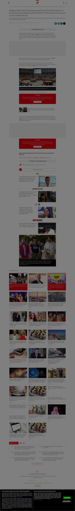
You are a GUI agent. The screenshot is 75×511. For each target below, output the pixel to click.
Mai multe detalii (19, 496)
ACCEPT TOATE (67, 497)
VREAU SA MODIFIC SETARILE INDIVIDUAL (66, 501)
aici (8, 504)
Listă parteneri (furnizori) (38, 499)
